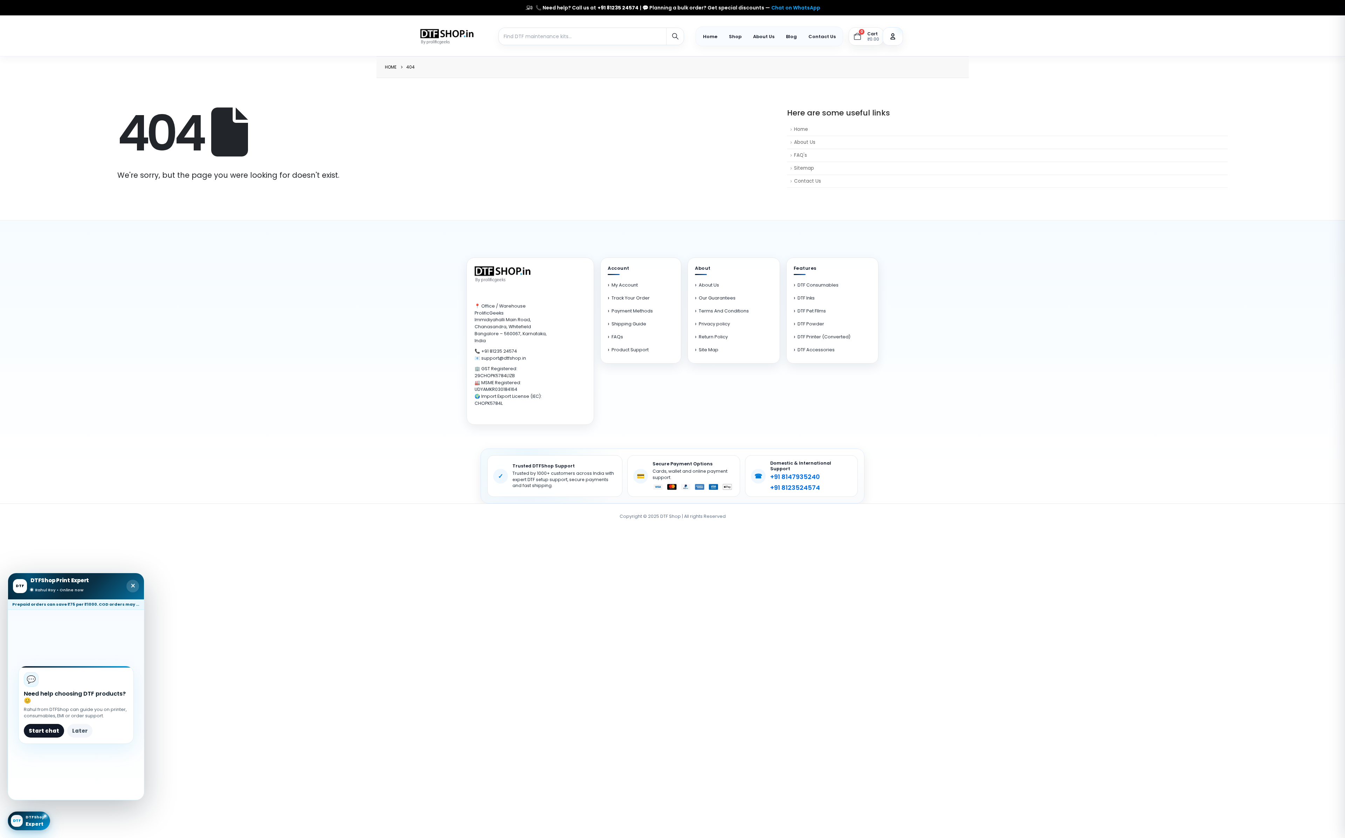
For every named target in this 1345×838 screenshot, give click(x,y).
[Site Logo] (448, 36)
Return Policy (713, 337)
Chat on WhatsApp (795, 8)
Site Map (708, 350)
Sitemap (804, 168)
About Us (763, 36)
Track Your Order (631, 298)
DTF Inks (806, 298)
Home (710, 36)
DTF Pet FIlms (812, 311)
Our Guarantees (717, 298)
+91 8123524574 (795, 488)
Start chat (44, 730)
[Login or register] (893, 36)
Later (80, 730)
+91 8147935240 (795, 477)
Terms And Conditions (724, 311)
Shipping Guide (629, 324)
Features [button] (805, 269)
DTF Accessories (816, 350)
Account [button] (618, 269)
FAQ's (800, 155)
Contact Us (822, 36)
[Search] (675, 36)
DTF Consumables (818, 285)
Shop (735, 36)
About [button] (703, 269)
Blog (791, 36)
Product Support (630, 350)
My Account (625, 285)
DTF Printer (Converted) (824, 337)
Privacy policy (714, 324)
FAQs (617, 337)
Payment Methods (632, 311)
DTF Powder (811, 324)
